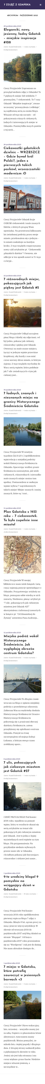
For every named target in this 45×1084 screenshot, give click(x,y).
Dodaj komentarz (11, 50)
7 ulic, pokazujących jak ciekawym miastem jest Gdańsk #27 (22, 767)
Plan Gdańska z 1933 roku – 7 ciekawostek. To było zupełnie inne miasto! (21, 518)
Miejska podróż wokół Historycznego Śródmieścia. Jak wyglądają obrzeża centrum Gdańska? (21, 645)
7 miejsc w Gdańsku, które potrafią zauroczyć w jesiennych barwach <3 (22, 973)
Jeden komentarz (11, 532)
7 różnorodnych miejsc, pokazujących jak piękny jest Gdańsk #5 (22, 284)
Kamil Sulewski (15, 47)
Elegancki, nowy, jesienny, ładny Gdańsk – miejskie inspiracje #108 (22, 36)
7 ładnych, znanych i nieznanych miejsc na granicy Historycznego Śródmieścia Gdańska (22, 400)
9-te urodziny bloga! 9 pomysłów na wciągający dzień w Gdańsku (21, 883)
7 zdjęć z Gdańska (17, 5)
